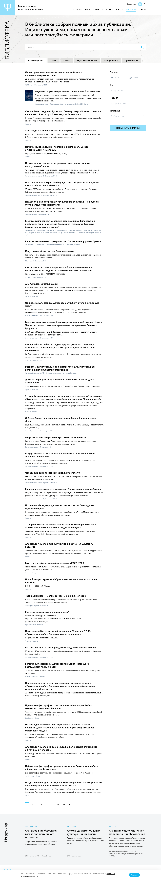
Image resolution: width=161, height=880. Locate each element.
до (131, 77)
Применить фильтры (128, 128)
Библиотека (131, 9)
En (145, 4)
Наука (87, 9)
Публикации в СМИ (87, 60)
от (112, 77)
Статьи (67, 60)
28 (58, 804)
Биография (77, 9)
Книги (53, 60)
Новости (119, 9)
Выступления (107, 9)
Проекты (95, 9)
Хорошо (134, 875)
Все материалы (36, 60)
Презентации (131, 60)
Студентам (131, 4)
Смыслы (142, 9)
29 (64, 804)
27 (52, 804)
